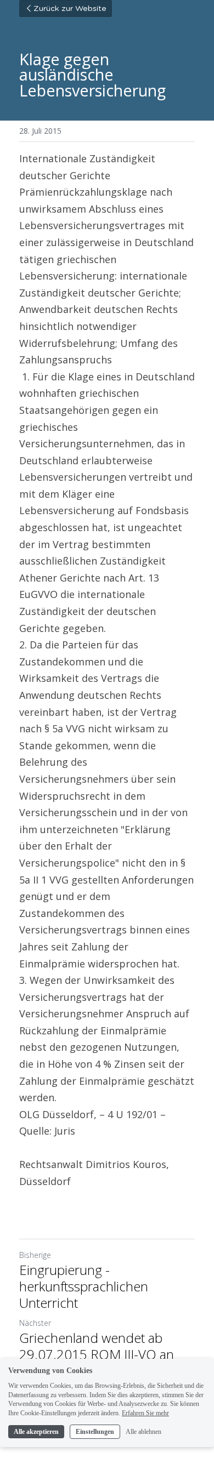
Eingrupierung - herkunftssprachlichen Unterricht (83, 1286)
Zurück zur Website (69, 9)
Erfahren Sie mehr (145, 1413)
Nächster (35, 1323)
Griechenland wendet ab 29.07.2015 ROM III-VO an (96, 1346)
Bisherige (35, 1255)
